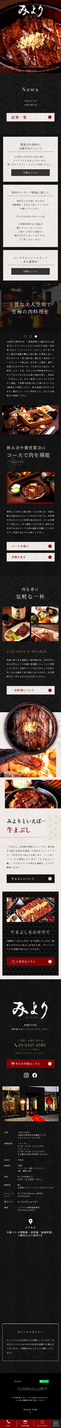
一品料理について (23, 690)
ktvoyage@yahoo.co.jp (30, 216)
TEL (8, 1426)
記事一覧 (19, 117)
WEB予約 (25, 1426)
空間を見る (19, 557)
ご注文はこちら (26, 961)
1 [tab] (25, 336)
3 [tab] (36, 336)
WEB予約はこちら (28, 1063)
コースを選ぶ (20, 546)
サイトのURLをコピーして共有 (30, 1388)
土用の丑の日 (30, 104)
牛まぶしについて (23, 878)
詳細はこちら (30, 172)
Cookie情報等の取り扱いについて (30, 1400)
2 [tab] (30, 336)
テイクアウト (42, 1426)
